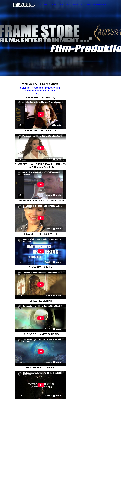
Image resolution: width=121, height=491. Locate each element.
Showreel (53, 4)
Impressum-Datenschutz (100, 4)
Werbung (37, 87)
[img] (24, 4)
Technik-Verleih (63, 4)
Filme (45, 4)
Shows (52, 90)
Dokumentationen (35, 90)
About (39, 4)
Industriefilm (52, 87)
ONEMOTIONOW (78, 4)
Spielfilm (25, 87)
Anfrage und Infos (40, 94)
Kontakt (88, 4)
